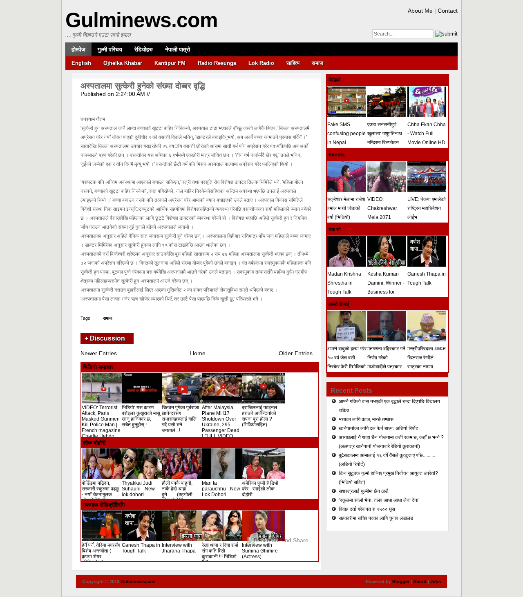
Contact (448, 10)
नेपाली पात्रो (177, 49)
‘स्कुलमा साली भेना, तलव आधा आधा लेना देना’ (379, 500)
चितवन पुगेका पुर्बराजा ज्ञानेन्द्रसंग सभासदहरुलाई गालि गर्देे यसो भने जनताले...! (180, 419)
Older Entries (296, 353)
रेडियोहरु (143, 49)
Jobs (435, 581)
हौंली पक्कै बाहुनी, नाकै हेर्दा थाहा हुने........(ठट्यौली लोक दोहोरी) (177, 491)
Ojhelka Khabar (122, 63)
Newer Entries (98, 353)
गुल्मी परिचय (110, 49)
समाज (317, 63)
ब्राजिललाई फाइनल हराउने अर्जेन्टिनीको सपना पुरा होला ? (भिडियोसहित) (259, 416)
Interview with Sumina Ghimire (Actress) (260, 550)
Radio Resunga (217, 63)
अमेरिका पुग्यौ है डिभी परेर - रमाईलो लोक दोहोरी (260, 488)
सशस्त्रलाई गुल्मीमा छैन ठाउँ (363, 491)
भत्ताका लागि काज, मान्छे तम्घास (366, 419)
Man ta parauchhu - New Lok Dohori (221, 488)
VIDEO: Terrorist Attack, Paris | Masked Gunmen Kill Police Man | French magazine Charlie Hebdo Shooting (101, 425)
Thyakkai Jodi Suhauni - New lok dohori (138, 488)
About (420, 581)
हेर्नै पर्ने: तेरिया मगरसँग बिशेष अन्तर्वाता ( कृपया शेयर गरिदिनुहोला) (101, 553)
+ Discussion (105, 338)
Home (198, 353)
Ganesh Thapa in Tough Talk (141, 548)
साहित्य (292, 63)
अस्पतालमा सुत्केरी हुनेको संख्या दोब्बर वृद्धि (142, 85)
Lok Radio (261, 63)
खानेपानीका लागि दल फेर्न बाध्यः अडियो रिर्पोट (378, 428)
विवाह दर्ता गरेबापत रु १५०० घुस (367, 509)
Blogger (400, 581)
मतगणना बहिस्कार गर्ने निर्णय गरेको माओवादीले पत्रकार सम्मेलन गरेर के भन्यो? (386, 362)
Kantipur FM (170, 63)
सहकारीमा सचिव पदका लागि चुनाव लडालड (376, 518)
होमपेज (78, 49)
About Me (420, 10)
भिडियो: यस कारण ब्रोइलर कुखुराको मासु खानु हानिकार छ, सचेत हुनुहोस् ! (141, 416)
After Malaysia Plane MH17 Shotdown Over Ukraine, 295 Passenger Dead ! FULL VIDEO (220, 422)
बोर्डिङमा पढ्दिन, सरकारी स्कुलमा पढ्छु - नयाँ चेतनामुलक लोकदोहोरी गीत (100, 491)
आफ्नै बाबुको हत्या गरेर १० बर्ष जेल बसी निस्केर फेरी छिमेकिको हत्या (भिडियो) (347, 362)
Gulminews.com (141, 20)
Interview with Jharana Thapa (179, 548)
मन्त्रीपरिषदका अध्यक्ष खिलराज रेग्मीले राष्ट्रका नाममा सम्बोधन (426, 362)
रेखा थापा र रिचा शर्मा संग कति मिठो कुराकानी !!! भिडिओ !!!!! (220, 553)
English (81, 63)
